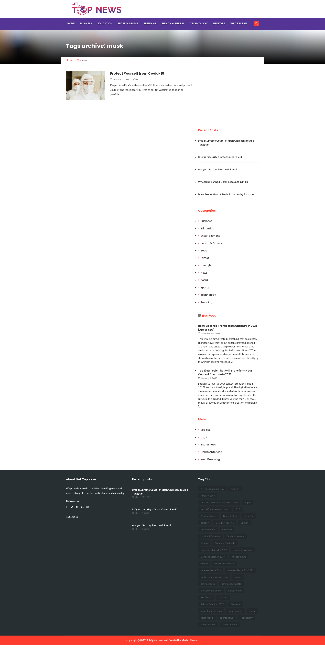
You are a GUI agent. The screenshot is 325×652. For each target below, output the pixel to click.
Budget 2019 (230, 515)
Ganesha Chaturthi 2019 (214, 549)
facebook (227, 529)
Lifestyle (219, 23)
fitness (204, 543)
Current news (208, 529)
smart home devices (211, 610)
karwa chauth (208, 583)
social (252, 610)
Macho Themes (190, 640)
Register (206, 430)
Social (205, 280)
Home (71, 23)
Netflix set (206, 597)
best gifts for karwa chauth (215, 509)
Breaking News (208, 515)
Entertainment (128, 23)
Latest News (235, 590)
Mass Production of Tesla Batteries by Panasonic (227, 194)
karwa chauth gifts (231, 583)
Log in (204, 437)
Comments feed (211, 452)
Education (105, 23)
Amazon (235, 488)
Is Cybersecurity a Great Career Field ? (220, 156)
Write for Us (238, 23)
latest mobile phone (211, 590)
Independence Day (211, 570)
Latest (205, 258)
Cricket (244, 522)
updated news (208, 624)
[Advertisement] (223, 94)
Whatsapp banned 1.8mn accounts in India (223, 181)
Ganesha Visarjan (243, 549)
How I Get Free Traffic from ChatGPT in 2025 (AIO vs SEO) (227, 328)
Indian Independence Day (214, 577)
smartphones (236, 610)
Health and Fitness (224, 563)
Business (86, 23)
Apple (247, 502)
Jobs (204, 250)
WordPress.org (210, 459)
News (204, 273)
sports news (226, 617)
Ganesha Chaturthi (225, 543)
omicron (223, 597)
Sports (205, 287)
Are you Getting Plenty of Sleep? (217, 169)
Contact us (72, 516)
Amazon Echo (208, 495)
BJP (238, 509)
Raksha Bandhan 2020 (212, 604)
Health (204, 563)
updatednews (230, 624)
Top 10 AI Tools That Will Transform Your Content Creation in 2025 (225, 372)
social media (207, 617)
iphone (238, 577)
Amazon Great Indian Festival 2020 (219, 502)
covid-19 (248, 515)
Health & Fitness (173, 23)
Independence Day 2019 (241, 570)
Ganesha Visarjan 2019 (213, 556)
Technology (199, 23)
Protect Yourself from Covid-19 (137, 73)
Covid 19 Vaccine (225, 522)
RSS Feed (209, 315)
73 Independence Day (212, 488)
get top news (239, 556)
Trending (150, 23)
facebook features (210, 536)
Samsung (235, 604)
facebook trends (235, 536)
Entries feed (208, 444)
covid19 (205, 522)
